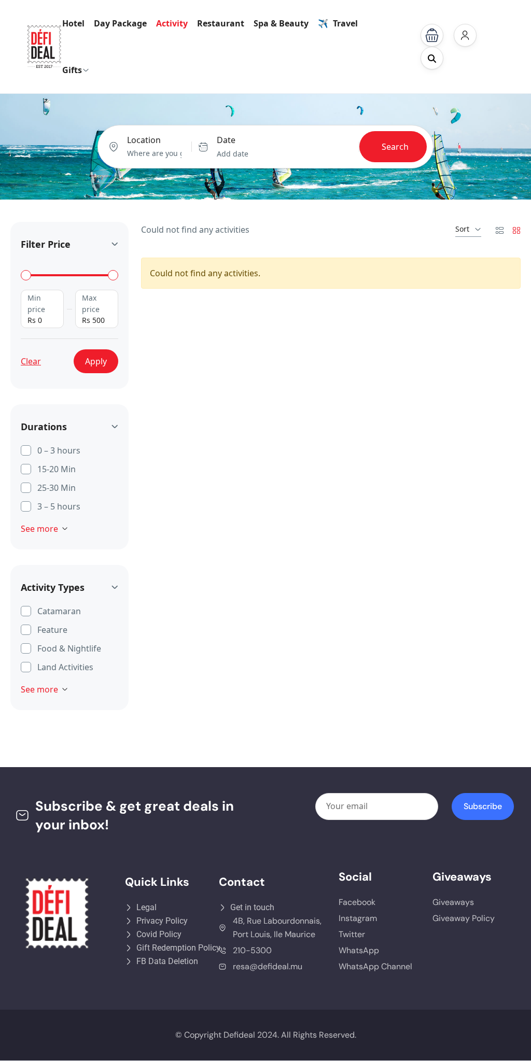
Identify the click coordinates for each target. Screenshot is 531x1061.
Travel (345, 23)
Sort (462, 229)
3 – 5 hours (58, 506)
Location (144, 140)
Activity (172, 23)
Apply (96, 361)
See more (39, 529)
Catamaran (59, 611)
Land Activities (65, 667)
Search (395, 146)
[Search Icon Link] (432, 58)
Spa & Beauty (281, 23)
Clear (31, 361)
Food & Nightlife (69, 648)
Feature (52, 629)
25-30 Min (56, 487)
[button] (432, 35)
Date (226, 140)
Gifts (72, 70)
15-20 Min (56, 469)
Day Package (120, 23)
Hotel (73, 23)
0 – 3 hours (58, 450)
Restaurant (220, 23)
